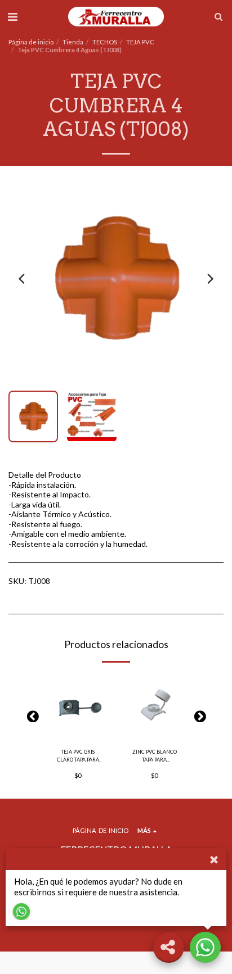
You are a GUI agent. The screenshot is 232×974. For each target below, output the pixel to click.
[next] (209, 278)
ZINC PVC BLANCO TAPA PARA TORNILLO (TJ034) (154, 756)
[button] (12, 16)
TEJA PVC (140, 42)
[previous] (22, 278)
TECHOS (104, 42)
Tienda (73, 42)
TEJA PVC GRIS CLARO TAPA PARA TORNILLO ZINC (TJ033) (78, 756)
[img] (77, 706)
